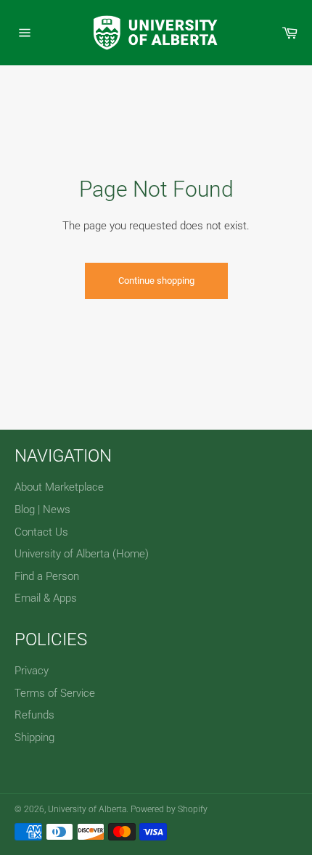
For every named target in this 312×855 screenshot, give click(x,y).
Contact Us (41, 532)
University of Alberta (87, 809)
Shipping (34, 737)
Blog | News (42, 509)
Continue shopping (156, 280)
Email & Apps (46, 598)
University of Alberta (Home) (82, 553)
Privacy (32, 670)
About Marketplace (59, 487)
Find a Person (47, 576)
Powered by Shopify (169, 809)
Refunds (34, 714)
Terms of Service (55, 693)
